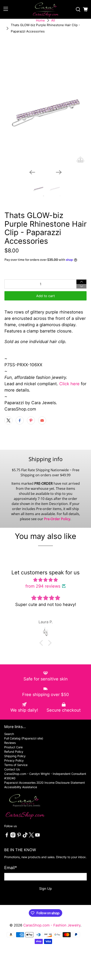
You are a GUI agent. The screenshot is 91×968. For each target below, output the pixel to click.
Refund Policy (13, 751)
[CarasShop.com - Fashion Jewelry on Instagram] (12, 836)
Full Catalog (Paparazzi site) (23, 738)
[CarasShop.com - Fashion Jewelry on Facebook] (6, 836)
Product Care (13, 747)
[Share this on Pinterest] (31, 420)
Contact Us (12, 769)
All (53, 20)
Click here (69, 383)
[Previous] (32, 172)
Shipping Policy (15, 756)
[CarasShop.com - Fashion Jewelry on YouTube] (37, 836)
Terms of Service (16, 765)
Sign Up (45, 888)
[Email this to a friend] (42, 420)
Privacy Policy (14, 760)
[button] (42, 643)
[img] (45, 580)
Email (10, 867)
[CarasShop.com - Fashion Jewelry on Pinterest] (19, 836)
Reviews (10, 743)
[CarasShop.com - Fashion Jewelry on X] (31, 836)
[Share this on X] (8, 420)
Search (9, 734)
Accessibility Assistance (20, 787)
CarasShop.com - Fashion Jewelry (51, 925)
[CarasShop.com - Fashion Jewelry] (45, 9)
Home (40, 20)
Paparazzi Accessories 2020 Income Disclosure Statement (44, 782)
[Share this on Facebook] (20, 420)
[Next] (59, 172)
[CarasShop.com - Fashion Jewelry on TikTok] (25, 836)
